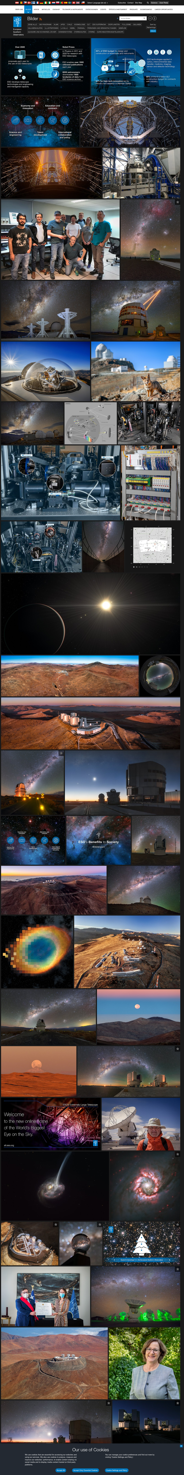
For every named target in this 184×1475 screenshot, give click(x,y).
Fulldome (126, 24)
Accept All (61, 1470)
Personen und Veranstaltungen (101, 28)
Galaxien (137, 24)
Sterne (91, 32)
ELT (88, 24)
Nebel (72, 28)
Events (103, 9)
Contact (130, 3)
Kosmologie (79, 24)
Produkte (134, 9)
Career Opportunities (164, 9)
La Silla (64, 28)
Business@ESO (146, 9)
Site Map (138, 3)
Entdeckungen (92, 9)
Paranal (81, 28)
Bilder (28, 9)
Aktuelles (46, 9)
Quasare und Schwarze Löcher (42, 32)
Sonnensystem (65, 32)
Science (154, 3)
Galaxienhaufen (35, 28)
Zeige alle (32, 24)
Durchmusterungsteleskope (110, 32)
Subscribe (122, 3)
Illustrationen (51, 28)
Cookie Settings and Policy (116, 1470)
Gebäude (122, 28)
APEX (63, 24)
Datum (153, 31)
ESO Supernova (99, 24)
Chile (69, 24)
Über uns (19, 9)
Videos (36, 9)
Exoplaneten (114, 24)
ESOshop (56, 9)
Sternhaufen (80, 32)
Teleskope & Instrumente (72, 9)
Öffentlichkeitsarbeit (118, 9)
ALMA (56, 24)
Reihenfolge (151, 27)
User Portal (163, 3)
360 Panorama (45, 24)
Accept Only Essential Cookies (85, 1470)
